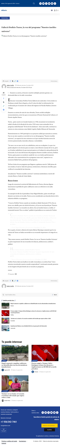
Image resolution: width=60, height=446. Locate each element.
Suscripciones (22, 441)
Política (12, 315)
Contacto (4, 443)
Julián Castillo (10, 85)
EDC (16, 274)
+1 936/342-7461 (9, 421)
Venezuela (4, 18)
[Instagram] (40, 3)
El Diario (36, 371)
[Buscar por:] (28, 295)
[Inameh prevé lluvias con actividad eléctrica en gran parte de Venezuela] (5, 328)
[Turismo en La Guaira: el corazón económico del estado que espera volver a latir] (5, 321)
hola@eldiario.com (5, 425)
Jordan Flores (7, 400)
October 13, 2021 (40, 227)
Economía (13, 320)
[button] (34, 3)
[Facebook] (43, 3)
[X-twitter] (46, 3)
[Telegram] (52, 3)
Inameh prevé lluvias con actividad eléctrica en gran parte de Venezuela (29, 326)
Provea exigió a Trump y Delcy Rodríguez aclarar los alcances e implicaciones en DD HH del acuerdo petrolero (44, 366)
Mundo (12, 305)
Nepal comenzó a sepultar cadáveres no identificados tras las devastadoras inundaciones (33, 303)
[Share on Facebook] (10, 81)
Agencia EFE (7, 370)
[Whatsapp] (55, 3)
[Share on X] (12, 81)
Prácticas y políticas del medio (9, 441)
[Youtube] (49, 3)
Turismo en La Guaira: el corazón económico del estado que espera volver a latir (31, 318)
